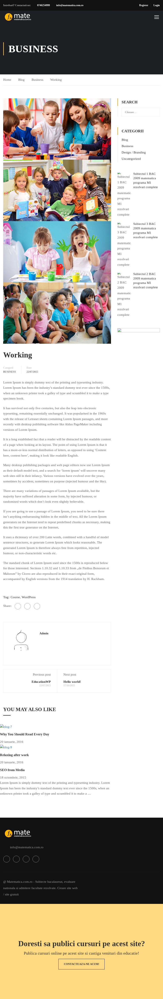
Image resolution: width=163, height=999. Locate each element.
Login (156, 5)
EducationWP (41, 681)
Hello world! (72, 681)
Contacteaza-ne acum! (81, 964)
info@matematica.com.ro (69, 5)
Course (15, 597)
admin (43, 633)
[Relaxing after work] (6, 747)
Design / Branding (134, 152)
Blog (21, 79)
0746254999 (43, 5)
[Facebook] (18, 606)
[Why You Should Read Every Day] (6, 726)
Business (37, 79)
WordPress (29, 597)
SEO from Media (12, 770)
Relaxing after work (14, 755)
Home (7, 79)
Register (143, 5)
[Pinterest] (37, 606)
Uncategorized (131, 158)
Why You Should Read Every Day (24, 734)
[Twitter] (27, 606)
